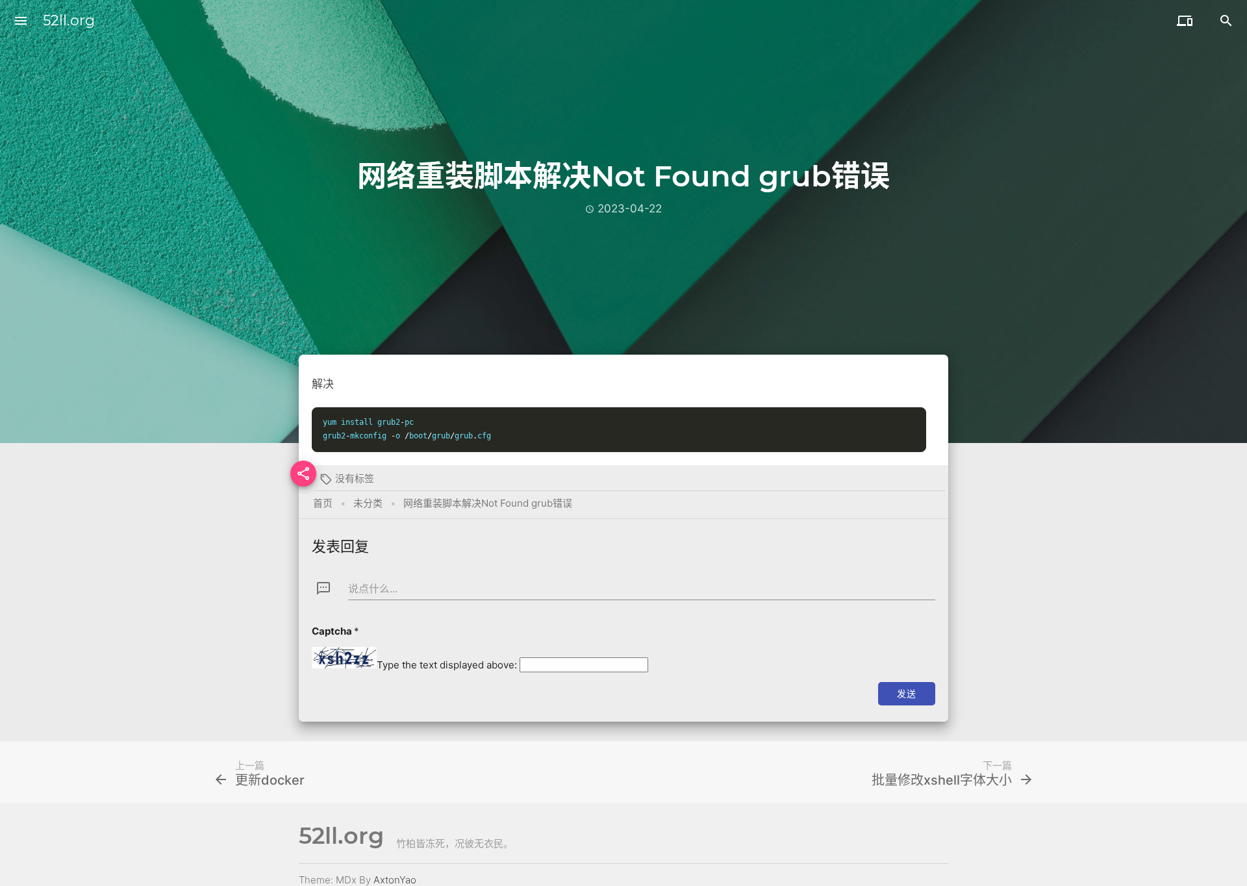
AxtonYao (394, 880)
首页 (323, 503)
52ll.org (69, 20)
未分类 (368, 503)
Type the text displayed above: (447, 665)
